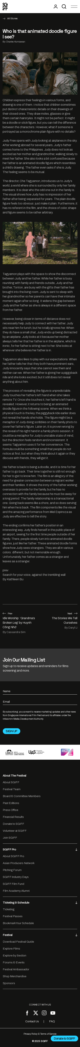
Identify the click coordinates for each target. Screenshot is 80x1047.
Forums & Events (14, 962)
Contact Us (32, 1021)
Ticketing (8, 909)
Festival (7, 934)
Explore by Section (14, 955)
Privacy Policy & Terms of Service (40, 1034)
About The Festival (14, 775)
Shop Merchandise (14, 976)
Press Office (10, 809)
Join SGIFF (10, 837)
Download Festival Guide (18, 941)
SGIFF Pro (9, 849)
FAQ (52, 1021)
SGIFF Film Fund (13, 883)
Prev (10, 613)
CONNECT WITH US (40, 1004)
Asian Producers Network (18, 863)
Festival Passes (13, 916)
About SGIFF (11, 782)
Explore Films (11, 948)
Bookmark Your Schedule (18, 923)
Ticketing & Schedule (16, 902)
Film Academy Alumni (16, 890)
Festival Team (11, 789)
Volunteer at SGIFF (15, 830)
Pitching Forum (12, 870)
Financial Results (13, 816)
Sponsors (9, 983)
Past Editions (11, 803)
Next (70, 613)
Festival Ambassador (16, 969)
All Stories (12, 18)
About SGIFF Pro (13, 856)
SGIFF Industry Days (16, 876)
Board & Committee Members (22, 796)
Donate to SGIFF (13, 823)
